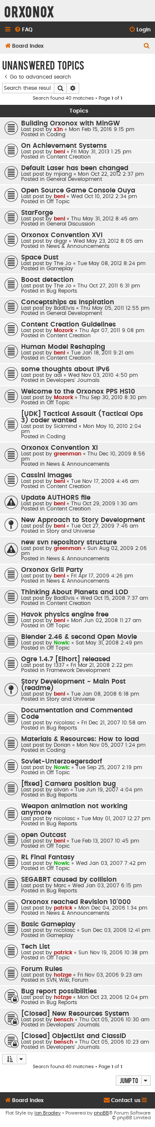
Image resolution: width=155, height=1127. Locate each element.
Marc (60, 885)
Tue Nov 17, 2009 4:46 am (105, 481)
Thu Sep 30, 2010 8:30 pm (112, 397)
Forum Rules (41, 969)
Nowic (62, 642)
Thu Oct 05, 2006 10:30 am (114, 1019)
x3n (58, 129)
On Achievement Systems (64, 146)
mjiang (63, 174)
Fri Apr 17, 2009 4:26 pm (102, 575)
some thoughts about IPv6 (65, 369)
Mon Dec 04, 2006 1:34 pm (112, 907)
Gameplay (59, 268)
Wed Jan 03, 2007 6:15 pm (107, 885)
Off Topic (58, 201)
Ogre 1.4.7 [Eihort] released (65, 659)
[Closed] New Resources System (75, 1014)
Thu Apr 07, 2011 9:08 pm (111, 330)
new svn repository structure (69, 542)
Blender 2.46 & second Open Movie (79, 637)
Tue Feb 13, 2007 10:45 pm (105, 840)
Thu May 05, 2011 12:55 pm (115, 308)
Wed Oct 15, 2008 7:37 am (114, 598)
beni (59, 151)
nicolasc (64, 722)
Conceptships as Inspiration (67, 302)
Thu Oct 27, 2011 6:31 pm (109, 285)
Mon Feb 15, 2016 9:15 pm (101, 129)
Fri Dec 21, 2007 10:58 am (113, 722)
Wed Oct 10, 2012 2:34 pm (104, 196)
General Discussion (70, 223)
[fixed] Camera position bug (68, 784)
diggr (60, 241)
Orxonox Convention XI (59, 448)
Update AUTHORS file (55, 498)
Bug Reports (61, 290)
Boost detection (47, 280)
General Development (74, 179)
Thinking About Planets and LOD (74, 592)
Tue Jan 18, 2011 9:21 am (102, 352)
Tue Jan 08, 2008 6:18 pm (105, 693)
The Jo (62, 263)
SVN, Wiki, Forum (67, 980)
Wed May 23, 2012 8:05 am (108, 241)
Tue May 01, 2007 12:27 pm (115, 818)
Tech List (35, 947)
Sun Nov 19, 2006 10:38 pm (113, 952)
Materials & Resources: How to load (80, 739)
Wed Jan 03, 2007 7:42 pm (111, 863)
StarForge (37, 213)
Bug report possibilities (59, 991)
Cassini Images (46, 475)
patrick (63, 907)
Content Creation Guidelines (68, 324)
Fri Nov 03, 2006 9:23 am (110, 974)
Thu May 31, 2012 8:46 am (104, 218)
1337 (59, 665)
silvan (61, 789)
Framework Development (78, 670)
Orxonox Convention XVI (61, 235)
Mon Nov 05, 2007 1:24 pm (111, 745)
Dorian (62, 745)
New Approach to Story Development (83, 520)
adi (58, 375)
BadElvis (64, 308)
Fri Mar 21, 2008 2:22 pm (102, 665)
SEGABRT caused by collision (69, 880)
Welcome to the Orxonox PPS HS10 (78, 391)
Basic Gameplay (48, 924)
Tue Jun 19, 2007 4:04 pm (109, 789)
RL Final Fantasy (47, 857)
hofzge (62, 974)
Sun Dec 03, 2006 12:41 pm (115, 930)
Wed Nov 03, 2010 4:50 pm (103, 375)
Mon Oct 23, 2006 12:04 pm (113, 997)
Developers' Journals (72, 380)
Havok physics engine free (64, 614)
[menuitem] (23, 30)
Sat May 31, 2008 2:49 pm (109, 642)
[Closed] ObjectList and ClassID (73, 1036)
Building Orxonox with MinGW (70, 123)
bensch (63, 1019)
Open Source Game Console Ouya (78, 190)
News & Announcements (77, 246)
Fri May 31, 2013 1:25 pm (101, 151)
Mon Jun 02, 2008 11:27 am (106, 620)
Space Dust (40, 257)
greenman (67, 453)
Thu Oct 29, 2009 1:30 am (104, 503)
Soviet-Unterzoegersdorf (61, 761)
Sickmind (65, 426)
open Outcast (43, 835)
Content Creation (68, 156)
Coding (55, 134)
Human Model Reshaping (63, 347)
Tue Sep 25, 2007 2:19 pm (109, 767)
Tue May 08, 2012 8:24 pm (112, 263)
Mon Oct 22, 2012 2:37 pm (111, 174)
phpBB (101, 1113)
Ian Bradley (47, 1113)
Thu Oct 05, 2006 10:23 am (114, 1042)
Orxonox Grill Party (52, 570)
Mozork (63, 330)
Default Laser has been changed (74, 168)
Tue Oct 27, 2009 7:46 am (104, 525)
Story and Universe (70, 531)
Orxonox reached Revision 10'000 (76, 902)
